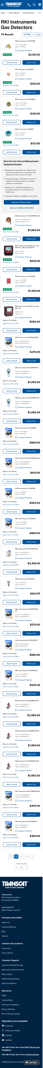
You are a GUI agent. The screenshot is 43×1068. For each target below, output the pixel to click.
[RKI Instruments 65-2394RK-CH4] (8, 402)
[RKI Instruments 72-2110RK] (8, 281)
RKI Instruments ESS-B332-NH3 (26, 337)
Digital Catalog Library (10, 978)
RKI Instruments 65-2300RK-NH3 (27, 458)
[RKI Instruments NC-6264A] (8, 104)
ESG (3, 931)
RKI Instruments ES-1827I (24, 69)
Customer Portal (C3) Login (12, 965)
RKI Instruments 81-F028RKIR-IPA (27, 791)
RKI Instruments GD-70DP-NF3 (26, 549)
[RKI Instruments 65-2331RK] (8, 523)
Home (3, 13)
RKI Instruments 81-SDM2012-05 (27, 731)
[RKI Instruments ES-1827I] (8, 74)
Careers (5, 936)
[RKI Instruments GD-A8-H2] (8, 583)
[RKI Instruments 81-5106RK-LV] (8, 675)
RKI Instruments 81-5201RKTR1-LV (26, 610)
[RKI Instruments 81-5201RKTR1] (8, 645)
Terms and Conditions (10, 1004)
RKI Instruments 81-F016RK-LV (26, 821)
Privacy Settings (8, 1009)
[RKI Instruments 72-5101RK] (8, 45)
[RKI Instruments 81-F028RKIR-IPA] (8, 796)
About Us (5, 922)
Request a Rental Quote (21, 202)
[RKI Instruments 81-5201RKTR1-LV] (8, 614)
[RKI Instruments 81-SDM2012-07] (8, 705)
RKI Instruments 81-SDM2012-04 (27, 761)
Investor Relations (9, 927)
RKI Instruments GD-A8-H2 (25, 579)
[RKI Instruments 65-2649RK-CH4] (8, 220)
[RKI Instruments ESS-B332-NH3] (8, 342)
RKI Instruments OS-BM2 (24, 129)
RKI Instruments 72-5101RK (25, 41)
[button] (27, 34)
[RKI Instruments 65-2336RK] (8, 432)
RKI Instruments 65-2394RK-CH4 (27, 398)
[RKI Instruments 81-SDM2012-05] (8, 735)
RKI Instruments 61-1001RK (25, 488)
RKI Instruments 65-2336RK (25, 428)
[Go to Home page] (14, 4)
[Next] (32, 856)
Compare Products (25, 50)
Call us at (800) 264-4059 (21, 207)
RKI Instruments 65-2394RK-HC (27, 368)
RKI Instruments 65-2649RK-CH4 (27, 216)
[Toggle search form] (34, 4)
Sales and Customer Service (13, 969)
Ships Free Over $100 (11, 85)
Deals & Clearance (9, 983)
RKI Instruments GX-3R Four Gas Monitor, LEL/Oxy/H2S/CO (27, 246)
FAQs (4, 995)
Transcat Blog (7, 1000)
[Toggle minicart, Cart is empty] (39, 4)
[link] (10, 856)
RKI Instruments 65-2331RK (25, 519)
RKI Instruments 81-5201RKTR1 (26, 640)
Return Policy (7, 974)
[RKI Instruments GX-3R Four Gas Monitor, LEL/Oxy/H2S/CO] (8, 251)
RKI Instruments (28, 13)
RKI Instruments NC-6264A (25, 99)
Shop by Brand (14, 13)
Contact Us (6, 948)
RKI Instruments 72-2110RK (25, 276)
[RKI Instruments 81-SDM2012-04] (8, 765)
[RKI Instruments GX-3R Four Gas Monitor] (8, 311)
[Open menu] (2, 4)
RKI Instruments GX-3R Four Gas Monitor (27, 307)
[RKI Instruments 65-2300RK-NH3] (8, 463)
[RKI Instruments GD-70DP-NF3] (8, 553)
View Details (31, 330)
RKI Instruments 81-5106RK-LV (26, 670)
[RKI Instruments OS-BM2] (8, 134)
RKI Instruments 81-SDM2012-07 (27, 701)
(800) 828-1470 (8, 907)
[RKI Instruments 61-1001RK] (8, 493)
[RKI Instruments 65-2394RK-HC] (8, 372)
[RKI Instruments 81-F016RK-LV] (8, 826)
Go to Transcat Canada (11, 1013)
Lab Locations (7, 953)
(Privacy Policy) (32, 1054)
